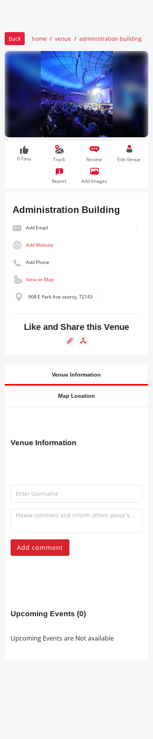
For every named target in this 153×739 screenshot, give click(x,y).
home (39, 38)
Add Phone (37, 262)
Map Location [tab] (76, 395)
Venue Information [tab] (76, 374)
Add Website (39, 245)
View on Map (40, 279)
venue (63, 38)
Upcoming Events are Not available (62, 638)
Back (15, 38)
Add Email (37, 227)
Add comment (40, 547)
